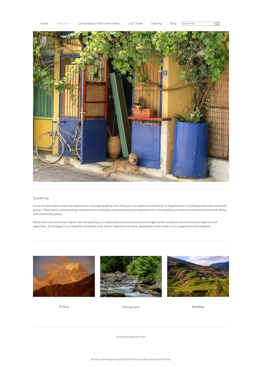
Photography (131, 307)
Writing (64, 306)
